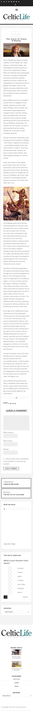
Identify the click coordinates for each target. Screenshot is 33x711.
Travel (16, 686)
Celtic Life (16, 679)
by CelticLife (15, 34)
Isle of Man (21, 584)
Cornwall (20, 580)
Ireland (20, 572)
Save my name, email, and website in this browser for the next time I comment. (16, 461)
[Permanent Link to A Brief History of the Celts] (16, 666)
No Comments (16, 36)
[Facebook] (2, 1)
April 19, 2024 (15, 31)
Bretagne (21, 588)
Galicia (20, 592)
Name (8, 432)
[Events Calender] (12, 1)
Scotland (20, 568)
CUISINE (16, 682)
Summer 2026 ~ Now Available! (16, 657)
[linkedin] (19, 1)
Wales (20, 576)
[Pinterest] (9, 1)
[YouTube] (14, 1)
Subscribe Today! (9, 544)
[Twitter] (4, 1)
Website (6, 449)
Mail (7, 441)
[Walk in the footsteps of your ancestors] (16, 398)
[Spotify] (17, 1)
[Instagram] (7, 1)
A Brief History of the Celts (16, 669)
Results (25, 597)
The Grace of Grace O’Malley (16, 40)
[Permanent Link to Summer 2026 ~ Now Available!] (16, 654)
